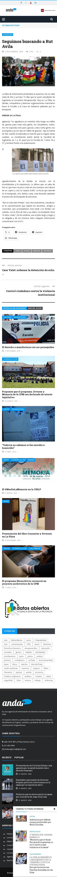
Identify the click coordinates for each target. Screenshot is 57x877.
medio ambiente (11, 668)
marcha (24, 664)
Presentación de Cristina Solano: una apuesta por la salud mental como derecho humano (34, 768)
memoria (25, 668)
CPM (28, 644)
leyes (6, 664)
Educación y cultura (10, 359)
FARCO (9, 841)
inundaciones (9, 656)
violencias (49, 680)
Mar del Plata (36, 664)
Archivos (7, 548)
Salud (48, 676)
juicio (21, 656)
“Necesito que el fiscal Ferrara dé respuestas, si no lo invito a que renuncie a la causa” (41, 841)
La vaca (10, 853)
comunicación (17, 644)
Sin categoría (7, 34)
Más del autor (35, 308)
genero (18, 652)
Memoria (31, 460)
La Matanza (19, 660)
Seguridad (7, 317)
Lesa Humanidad (34, 548)
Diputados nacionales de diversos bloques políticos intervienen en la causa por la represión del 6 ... (33, 782)
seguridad (8, 680)
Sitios (18, 680)
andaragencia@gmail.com (15, 749)
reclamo (38, 676)
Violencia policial (20, 317)
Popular (19, 757)
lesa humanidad (46, 660)
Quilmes (27, 676)
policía (28, 672)
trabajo (38, 680)
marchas (36, 251)
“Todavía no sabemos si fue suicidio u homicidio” (23, 446)
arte (5, 640)
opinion (19, 672)
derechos (47, 644)
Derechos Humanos (12, 648)
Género (32, 832)
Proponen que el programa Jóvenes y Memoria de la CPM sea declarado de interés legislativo (27, 394)
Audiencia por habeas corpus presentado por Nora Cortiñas (40, 822)
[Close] (54, 809)
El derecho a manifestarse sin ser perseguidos (28, 347)
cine (5, 644)
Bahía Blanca (16, 640)
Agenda (6, 501)
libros (14, 664)
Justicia (6, 409)
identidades (40, 652)
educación (45, 648)
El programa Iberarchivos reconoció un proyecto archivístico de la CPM (24, 582)
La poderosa (12, 849)
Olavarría (8, 672)
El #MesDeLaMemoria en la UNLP (21, 489)
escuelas (8, 652)
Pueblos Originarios (12, 676)
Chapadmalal (40, 640)
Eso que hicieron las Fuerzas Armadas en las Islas (41, 865)
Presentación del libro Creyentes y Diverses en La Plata (27, 535)
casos (17, 251)
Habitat (28, 652)
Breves (6, 460)
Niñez (46, 668)
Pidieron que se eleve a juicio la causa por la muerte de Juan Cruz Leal (34, 795)
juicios (30, 656)
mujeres (36, 668)
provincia (47, 251)
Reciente (6, 757)
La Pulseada (12, 837)
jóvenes (7, 660)
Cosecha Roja (12, 845)
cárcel (36, 644)
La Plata (27, 251)
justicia (39, 656)
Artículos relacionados (14, 308)
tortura (28, 680)
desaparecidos (31, 648)
